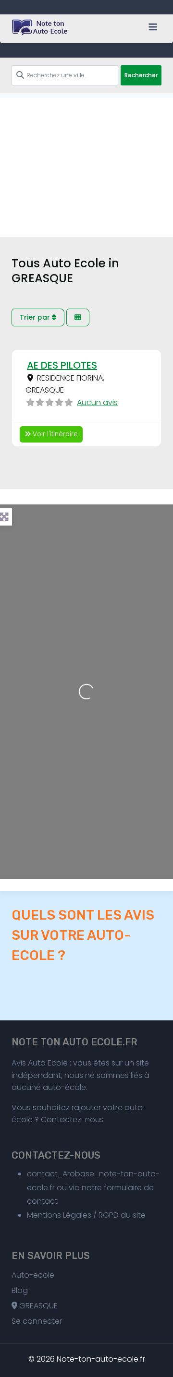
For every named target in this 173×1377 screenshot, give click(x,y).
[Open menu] (152, 26)
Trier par (36, 317)
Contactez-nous (72, 1119)
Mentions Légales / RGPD (73, 1215)
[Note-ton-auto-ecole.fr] (40, 27)
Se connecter (37, 1321)
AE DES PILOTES (62, 365)
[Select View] (77, 317)
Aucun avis (97, 402)
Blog (20, 1290)
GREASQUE (37, 1305)
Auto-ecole (33, 1275)
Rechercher (141, 75)
